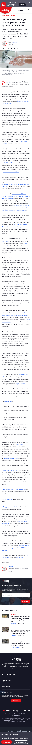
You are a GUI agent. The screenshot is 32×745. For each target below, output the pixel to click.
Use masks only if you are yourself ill (14, 489)
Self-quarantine (7, 499)
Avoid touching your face (10, 470)
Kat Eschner (13, 623)
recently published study (10, 458)
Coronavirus (5, 15)
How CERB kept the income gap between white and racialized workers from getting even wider (20, 619)
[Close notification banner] (30, 732)
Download (22, 4)
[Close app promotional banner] (29, 2)
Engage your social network (11, 507)
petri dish (20, 444)
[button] (16, 659)
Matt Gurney (13, 635)
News (12, 639)
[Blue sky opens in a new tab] (14, 711)
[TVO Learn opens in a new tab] (22, 732)
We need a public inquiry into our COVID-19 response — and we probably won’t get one (20, 631)
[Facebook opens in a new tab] (17, 711)
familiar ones (8, 401)
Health (13, 15)
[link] (8, 48)
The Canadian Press (15, 647)
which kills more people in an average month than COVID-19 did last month (16, 547)
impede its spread (21, 384)
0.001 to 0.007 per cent (11, 163)
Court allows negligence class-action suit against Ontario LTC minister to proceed (20, 643)
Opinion (13, 628)
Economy (13, 614)
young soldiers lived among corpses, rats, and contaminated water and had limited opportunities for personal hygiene (15, 207)
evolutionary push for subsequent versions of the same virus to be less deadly (16, 184)
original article (20, 558)
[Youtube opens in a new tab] (25, 711)
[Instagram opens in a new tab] (29, 711)
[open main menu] (28, 10)
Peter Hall (15, 42)
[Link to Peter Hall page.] (4, 43)
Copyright (7, 720)
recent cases (5, 241)
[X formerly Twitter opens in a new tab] (21, 711)
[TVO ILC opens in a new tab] (10, 732)
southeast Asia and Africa (11, 172)
